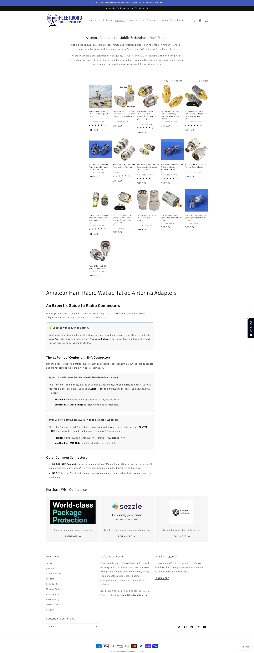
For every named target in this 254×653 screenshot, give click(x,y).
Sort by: (164, 80)
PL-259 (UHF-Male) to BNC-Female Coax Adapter (196, 165)
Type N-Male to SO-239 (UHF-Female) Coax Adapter (147, 217)
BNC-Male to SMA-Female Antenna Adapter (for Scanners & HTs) (172, 167)
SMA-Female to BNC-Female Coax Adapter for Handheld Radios (195, 114)
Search (49, 563)
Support (50, 578)
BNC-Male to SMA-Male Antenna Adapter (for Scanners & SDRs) (98, 217)
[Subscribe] (95, 626)
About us (50, 568)
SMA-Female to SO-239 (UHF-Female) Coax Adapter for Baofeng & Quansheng (146, 115)
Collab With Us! (53, 573)
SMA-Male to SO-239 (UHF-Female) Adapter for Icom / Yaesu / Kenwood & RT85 (124, 114)
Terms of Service (54, 604)
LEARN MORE (71, 536)
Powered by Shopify (136, 652)
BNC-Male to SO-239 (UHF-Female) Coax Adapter (124, 165)
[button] (94, 20)
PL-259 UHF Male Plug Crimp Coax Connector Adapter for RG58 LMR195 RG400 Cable (123, 219)
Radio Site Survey (54, 584)
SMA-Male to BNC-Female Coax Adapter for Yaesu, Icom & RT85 (148, 167)
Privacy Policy (52, 599)
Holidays (50, 609)
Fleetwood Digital (122, 652)
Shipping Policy (53, 589)
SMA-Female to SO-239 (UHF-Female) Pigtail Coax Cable (100, 114)
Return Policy (52, 594)
